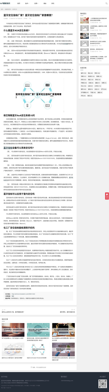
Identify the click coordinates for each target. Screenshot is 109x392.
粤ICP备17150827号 (6, 388)
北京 (90, 86)
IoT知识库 (16, 385)
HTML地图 (32, 385)
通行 (83, 73)
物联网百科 (8, 9)
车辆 (99, 76)
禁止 (90, 73)
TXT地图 (38, 385)
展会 (45, 3)
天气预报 (84, 92)
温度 (100, 92)
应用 (35, 3)
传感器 (66, 44)
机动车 (91, 76)
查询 (90, 89)
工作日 (98, 86)
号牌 (83, 76)
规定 (90, 79)
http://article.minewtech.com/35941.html (23, 294)
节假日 (84, 83)
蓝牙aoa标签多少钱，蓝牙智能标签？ (13, 312)
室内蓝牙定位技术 (32, 380)
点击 (97, 89)
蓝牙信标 (8, 147)
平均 (83, 95)
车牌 (104, 83)
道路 (97, 83)
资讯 (52, 3)
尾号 (83, 89)
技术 (26, 3)
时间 (83, 79)
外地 (97, 79)
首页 (18, 3)
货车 (97, 73)
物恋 (13, 296)
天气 (103, 89)
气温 (93, 92)
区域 (91, 83)
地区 (90, 95)
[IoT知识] (5, 5)
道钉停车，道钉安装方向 (67, 312)
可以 (83, 86)
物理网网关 (14, 383)
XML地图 (26, 385)
